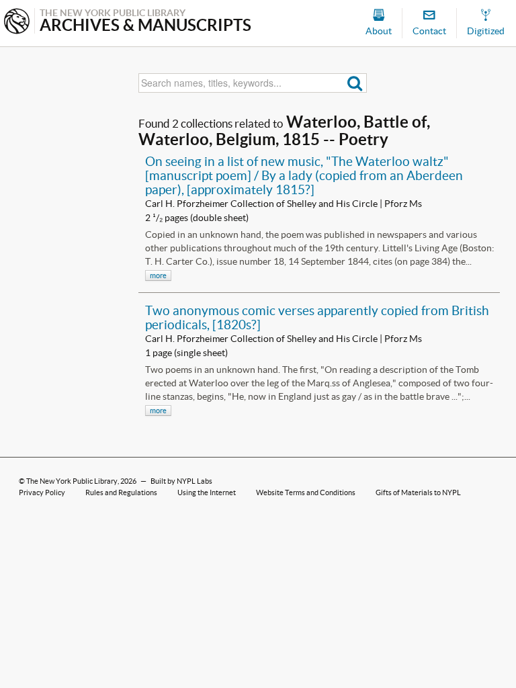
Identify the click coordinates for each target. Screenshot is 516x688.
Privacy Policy (42, 492)
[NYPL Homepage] (17, 22)
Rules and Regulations (121, 492)
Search (355, 83)
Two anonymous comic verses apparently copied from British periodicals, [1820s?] (317, 317)
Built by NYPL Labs (181, 481)
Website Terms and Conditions (305, 492)
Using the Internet (206, 492)
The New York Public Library (72, 481)
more (158, 275)
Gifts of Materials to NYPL (418, 492)
